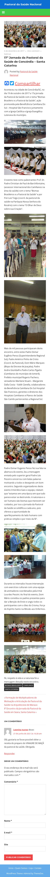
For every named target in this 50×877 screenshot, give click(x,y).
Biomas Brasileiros (13, 685)
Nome (8, 820)
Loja (31, 868)
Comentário (11, 781)
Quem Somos (21, 868)
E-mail (8, 832)
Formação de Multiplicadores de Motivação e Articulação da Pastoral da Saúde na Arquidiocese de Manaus (23, 701)
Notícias (7, 54)
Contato (37, 868)
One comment (33, 51)
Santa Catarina (11, 689)
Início (11, 868)
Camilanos (28, 685)
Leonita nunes (20, 729)
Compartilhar (27, 83)
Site (6, 844)
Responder (9, 753)
